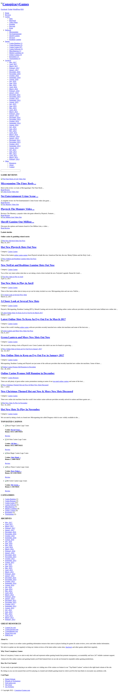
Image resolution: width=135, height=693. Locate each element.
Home (7, 13)
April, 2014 (13, 133)
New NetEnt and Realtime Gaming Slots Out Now (28, 265)
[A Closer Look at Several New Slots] (14, 295)
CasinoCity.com (10, 627)
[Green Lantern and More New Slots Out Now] (17, 331)
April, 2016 (13, 87)
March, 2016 (13, 89)
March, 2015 (13, 112)
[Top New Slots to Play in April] (12, 277)
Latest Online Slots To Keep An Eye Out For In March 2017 (33, 319)
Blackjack (12, 20)
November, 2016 (14, 74)
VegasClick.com (10, 633)
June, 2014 (13, 129)
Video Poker (13, 22)
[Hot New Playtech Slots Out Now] (13, 241)
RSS (22, 9)
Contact (11, 167)
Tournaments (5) (14, 58)
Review (7, 436)
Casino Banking (10, 499)
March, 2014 (13, 134)
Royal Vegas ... (16, 430)
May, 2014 (12, 131)
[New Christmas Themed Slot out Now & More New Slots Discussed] (24, 385)
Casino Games (13, 251)
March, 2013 (13, 157)
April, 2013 (13, 155)
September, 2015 (14, 100)
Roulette (12, 24)
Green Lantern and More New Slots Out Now (25, 337)
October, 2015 (14, 98)
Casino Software (10, 505)
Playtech (12, 38)
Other (7, 161)
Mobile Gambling (11, 508)
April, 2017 (13, 64)
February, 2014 (14, 136)
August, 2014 (13, 125)
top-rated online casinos (61, 381)
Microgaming (13, 32)
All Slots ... (14, 443)
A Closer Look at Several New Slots (20, 301)
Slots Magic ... (16, 457)
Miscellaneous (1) (15, 51)
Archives (8, 60)
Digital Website (10, 679)
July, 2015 (12, 104)
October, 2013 (14, 144)
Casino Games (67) (15, 47)
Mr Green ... (15, 485)
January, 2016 (14, 93)
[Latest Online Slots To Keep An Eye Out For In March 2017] (22, 313)
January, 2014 (14, 138)
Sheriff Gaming (14, 36)
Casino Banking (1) (15, 43)
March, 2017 (13, 66)
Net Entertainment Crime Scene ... (19, 196)
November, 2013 (14, 142)
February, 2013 (14, 159)
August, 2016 (13, 79)
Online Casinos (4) (15, 55)
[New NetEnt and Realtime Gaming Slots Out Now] (18, 259)
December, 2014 (14, 117)
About (11, 165)
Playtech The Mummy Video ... (17, 209)
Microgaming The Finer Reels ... (18, 183)
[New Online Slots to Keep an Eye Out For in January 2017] (21, 349)
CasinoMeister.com (11, 631)
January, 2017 (14, 70)
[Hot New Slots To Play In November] (14, 403)
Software (8, 30)
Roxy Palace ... (16, 471)
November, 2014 (14, 119)
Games (7, 17)
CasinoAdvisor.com (11, 629)
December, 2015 (14, 95)
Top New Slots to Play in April (17, 283)
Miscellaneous (10, 507)
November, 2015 (14, 96)
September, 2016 (14, 77)
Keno (11, 28)
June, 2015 (13, 106)
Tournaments (9, 514)
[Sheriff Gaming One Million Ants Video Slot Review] (11, 217)
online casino (24, 327)
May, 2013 (12, 153)
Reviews (8, 15)
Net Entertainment (15, 34)
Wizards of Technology (13, 681)
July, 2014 (12, 127)
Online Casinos (10, 510)
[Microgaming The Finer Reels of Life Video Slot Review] (13, 179)
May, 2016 (12, 85)
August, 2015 (13, 102)
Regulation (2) (14, 57)
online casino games (21, 255)
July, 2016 (12, 81)
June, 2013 (13, 152)
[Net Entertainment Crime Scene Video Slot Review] (10, 192)
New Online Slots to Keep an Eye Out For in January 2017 (32, 355)
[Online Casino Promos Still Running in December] (18, 367)
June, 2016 (13, 83)
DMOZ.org (9, 635)
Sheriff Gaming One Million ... (17, 221)
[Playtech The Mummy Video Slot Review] (10, 204)
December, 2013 (14, 140)
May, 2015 (12, 108)
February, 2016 (14, 91)
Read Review (5, 190)
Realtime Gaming (15, 39)
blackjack (69, 647)
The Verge (8, 685)
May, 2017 (12, 62)
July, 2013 (12, 150)
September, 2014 (14, 123)
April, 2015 (13, 110)
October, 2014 (14, 121)
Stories (7, 41)
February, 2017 (14, 68)
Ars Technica (9, 687)
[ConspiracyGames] (15, 4)
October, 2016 (14, 76)
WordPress (16, 9)
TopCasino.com (10, 683)
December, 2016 (14, 72)
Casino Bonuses (13, 378)
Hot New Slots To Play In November (20, 409)
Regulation (8, 512)
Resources (12, 163)
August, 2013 (13, 148)
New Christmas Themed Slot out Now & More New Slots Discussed (37, 391)
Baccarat (12, 26)
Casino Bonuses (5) (15, 45)
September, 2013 (14, 146)
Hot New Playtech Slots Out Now (18, 247)
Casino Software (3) (16, 49)
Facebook (4, 9)
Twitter (10, 9)
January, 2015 (14, 115)
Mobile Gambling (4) (16, 53)
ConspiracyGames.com (22, 690)
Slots (11, 19)
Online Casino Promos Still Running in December (28, 373)
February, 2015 (14, 114)
